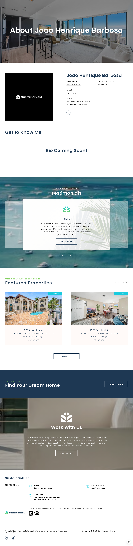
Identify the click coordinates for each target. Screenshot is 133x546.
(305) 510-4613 (98, 488)
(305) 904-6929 (73, 85)
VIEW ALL (66, 356)
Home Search (116, 384)
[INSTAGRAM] (68, 113)
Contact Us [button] (66, 453)
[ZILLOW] (13, 538)
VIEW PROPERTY (33, 319)
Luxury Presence (58, 531)
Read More (66, 241)
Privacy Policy (109, 531)
